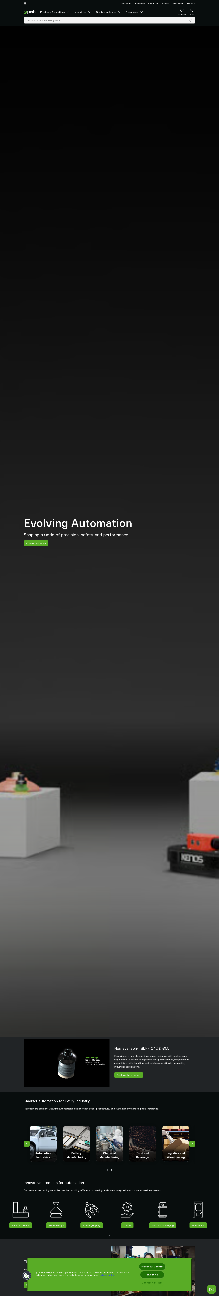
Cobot (127, 1225)
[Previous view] (27, 1144)
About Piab (126, 3)
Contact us (153, 3)
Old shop (191, 3)
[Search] (191, 20)
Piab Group (140, 3)
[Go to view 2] (111, 1170)
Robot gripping (91, 1225)
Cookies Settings (152, 1282)
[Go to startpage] (29, 12)
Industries (80, 12)
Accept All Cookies (152, 1266)
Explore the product (128, 1075)
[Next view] (192, 1144)
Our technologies (106, 12)
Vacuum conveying (163, 1225)
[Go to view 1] (108, 1170)
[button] (27, 1275)
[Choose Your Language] (26, 3)
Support (165, 3)
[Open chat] (211, 1289)
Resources (132, 12)
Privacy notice (107, 1275)
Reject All (152, 1274)
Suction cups (56, 1225)
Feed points (198, 1225)
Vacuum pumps (21, 1225)
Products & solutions (52, 12)
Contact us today (36, 543)
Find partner (178, 3)
